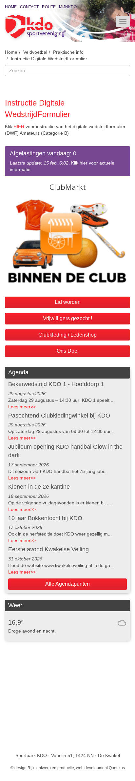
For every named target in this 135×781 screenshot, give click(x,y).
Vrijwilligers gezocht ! (67, 318)
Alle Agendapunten (67, 584)
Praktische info (68, 52)
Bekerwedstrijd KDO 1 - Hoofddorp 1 (56, 384)
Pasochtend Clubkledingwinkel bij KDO (59, 415)
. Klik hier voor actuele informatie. (62, 161)
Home (11, 7)
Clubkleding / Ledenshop (67, 335)
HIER (18, 126)
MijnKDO (68, 7)
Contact (29, 7)
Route (49, 7)
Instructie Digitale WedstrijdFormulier (49, 58)
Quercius (117, 768)
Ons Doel (68, 351)
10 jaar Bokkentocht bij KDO (45, 518)
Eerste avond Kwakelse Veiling (48, 549)
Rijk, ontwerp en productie (51, 768)
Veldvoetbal (35, 52)
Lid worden (68, 302)
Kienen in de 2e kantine (39, 486)
